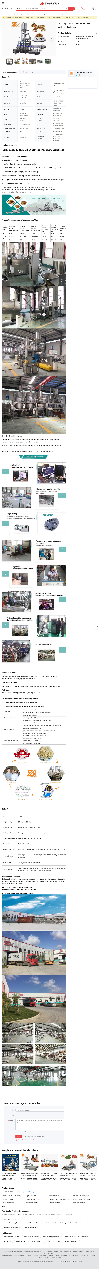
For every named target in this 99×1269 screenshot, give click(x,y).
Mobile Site (46, 1253)
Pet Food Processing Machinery (60, 14)
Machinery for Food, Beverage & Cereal (40, 14)
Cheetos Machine (55, 1203)
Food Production (68, 1237)
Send (18, 1136)
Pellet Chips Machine (32, 1203)
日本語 (82, 1255)
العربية (71, 1255)
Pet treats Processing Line (81, 1196)
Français (35, 1255)
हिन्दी (87, 1255)
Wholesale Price (58, 1251)
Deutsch (57, 1255)
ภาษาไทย (92, 1255)
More (3, 1245)
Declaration (70, 1261)
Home (3, 14)
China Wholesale (47, 1251)
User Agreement (60, 1261)
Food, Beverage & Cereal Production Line (39, 1223)
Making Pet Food (21, 1241)
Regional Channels (78, 1251)
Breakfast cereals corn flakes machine (61, 1199)
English (15, 1255)
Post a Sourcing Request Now (25, 1140)
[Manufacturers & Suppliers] (49, 3)
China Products (18, 1251)
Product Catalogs (29, 1192)
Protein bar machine (8, 1203)
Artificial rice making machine (82, 1199)
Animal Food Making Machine (12, 1227)
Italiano (51, 1255)
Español (21, 1255)
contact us (73, 17)
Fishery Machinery (60, 1223)
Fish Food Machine (82, 1237)
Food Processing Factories (11, 1237)
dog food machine (31, 1196)
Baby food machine (79, 1203)
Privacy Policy (78, 1261)
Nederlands (64, 1255)
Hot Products (8, 1251)
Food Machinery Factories (51, 1237)
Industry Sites (67, 1251)
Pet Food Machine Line (37, 1241)
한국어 (76, 1255)
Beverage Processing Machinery (13, 1223)
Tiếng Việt (46, 1257)
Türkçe (40, 1257)
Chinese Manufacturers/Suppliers (32, 1251)
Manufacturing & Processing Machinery (17, 14)
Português (28, 1255)
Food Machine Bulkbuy (71, 1241)
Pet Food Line (7, 1241)
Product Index (88, 1251)
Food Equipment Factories (31, 1237)
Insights (53, 1253)
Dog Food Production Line (78, 1223)
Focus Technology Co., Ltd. (37, 1261)
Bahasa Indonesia (56, 1257)
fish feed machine (55, 1196)
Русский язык (43, 1255)
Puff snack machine (8, 1199)
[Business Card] (95, 80)
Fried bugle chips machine (33, 1199)
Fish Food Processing (54, 1241)
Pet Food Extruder (30, 1227)
